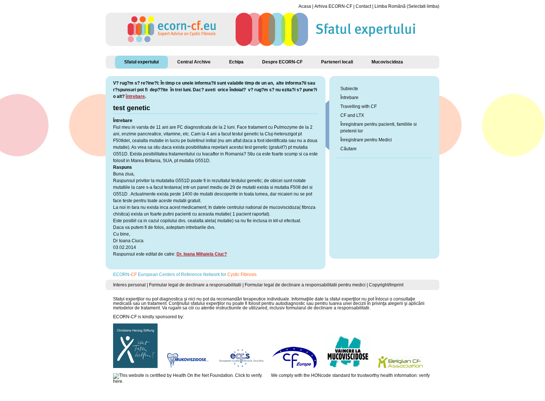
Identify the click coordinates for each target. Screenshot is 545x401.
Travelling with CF (358, 106)
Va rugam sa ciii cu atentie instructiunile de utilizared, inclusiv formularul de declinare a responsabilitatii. (266, 307)
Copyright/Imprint (386, 284)
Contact (363, 6)
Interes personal (129, 284)
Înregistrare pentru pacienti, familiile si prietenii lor (378, 128)
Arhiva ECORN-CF (333, 6)
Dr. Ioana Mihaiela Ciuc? (201, 254)
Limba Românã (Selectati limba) (406, 6)
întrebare (135, 96)
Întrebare (349, 97)
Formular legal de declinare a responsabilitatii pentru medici (305, 284)
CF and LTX (352, 115)
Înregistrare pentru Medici (366, 139)
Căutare (348, 148)
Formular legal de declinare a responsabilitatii (195, 284)
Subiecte (349, 88)
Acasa (304, 6)
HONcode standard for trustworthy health (352, 375)
